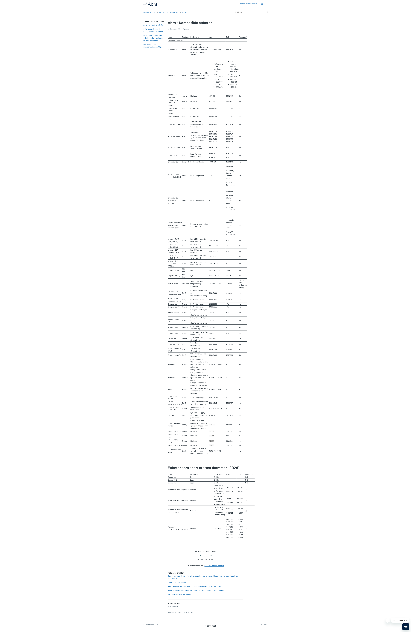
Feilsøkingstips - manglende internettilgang (153, 46)
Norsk (263, 624)
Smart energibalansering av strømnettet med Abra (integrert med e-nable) (196, 586)
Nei (211, 555)
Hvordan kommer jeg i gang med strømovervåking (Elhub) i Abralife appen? (196, 590)
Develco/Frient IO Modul (177, 582)
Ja (200, 555)
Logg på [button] (262, 4)
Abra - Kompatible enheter (153, 25)
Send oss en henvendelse (248, 4)
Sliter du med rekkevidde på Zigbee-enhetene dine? (153, 30)
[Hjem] (150, 4)
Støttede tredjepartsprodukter (169, 12)
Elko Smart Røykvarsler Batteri (179, 594)
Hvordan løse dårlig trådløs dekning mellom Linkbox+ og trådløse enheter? (153, 38)
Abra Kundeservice (149, 12)
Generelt (185, 12)
